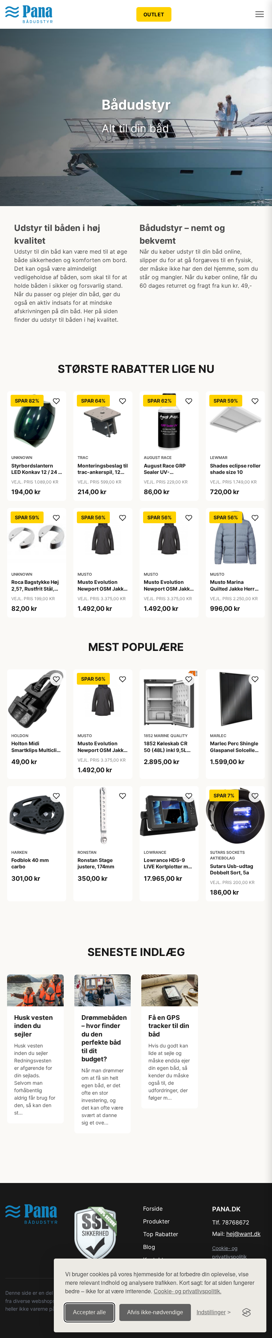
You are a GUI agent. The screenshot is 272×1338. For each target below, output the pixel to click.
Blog (149, 1246)
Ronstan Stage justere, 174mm (96, 863)
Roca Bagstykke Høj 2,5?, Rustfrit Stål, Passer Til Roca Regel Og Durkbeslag (36, 591)
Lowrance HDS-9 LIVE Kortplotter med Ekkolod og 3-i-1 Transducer (169, 870)
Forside (153, 1208)
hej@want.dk (243, 1233)
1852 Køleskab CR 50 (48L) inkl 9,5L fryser (165, 749)
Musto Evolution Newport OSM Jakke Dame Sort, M (102, 588)
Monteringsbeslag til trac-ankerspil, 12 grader (103, 472)
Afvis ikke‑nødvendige (155, 1312)
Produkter (156, 1221)
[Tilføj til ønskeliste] (56, 401)
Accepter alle (89, 1312)
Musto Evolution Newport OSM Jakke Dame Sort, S (168, 588)
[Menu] (260, 14)
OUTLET (153, 14)
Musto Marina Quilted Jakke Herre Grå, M (233, 588)
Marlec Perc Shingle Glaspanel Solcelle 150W (234, 749)
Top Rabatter (160, 1234)
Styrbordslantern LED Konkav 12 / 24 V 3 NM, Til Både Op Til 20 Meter (36, 475)
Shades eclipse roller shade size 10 (235, 469)
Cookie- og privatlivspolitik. (187, 1291)
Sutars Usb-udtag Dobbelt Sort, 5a (231, 869)
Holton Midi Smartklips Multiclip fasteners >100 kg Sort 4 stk (35, 753)
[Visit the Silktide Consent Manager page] (246, 1312)
